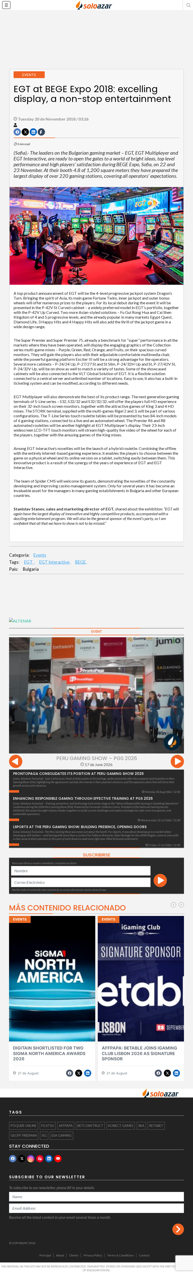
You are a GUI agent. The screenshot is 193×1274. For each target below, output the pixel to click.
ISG (44, 1135)
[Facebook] (12, 1158)
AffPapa (66, 1126)
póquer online (23, 1126)
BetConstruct (90, 1126)
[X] (21, 1158)
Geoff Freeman (24, 1135)
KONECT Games (120, 1126)
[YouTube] (58, 1158)
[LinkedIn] (49, 1158)
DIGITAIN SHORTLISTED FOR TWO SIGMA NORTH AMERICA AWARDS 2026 (49, 1053)
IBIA (141, 1126)
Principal (45, 1255)
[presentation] (15, 762)
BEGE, (81, 562)
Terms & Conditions (120, 1255)
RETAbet (156, 1126)
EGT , (29, 562)
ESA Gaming (62, 1135)
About (60, 1255)
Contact (144, 1255)
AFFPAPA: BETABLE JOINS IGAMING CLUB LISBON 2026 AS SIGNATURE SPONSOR (139, 1053)
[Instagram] (30, 1158)
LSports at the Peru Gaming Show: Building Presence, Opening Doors (80, 826)
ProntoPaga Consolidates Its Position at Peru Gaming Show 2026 (78, 773)
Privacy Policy (93, 1255)
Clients (74, 1255)
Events (39, 555)
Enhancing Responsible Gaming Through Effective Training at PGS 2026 (83, 798)
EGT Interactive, (54, 562)
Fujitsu (47, 1126)
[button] (187, 5)
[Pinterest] (39, 1158)
